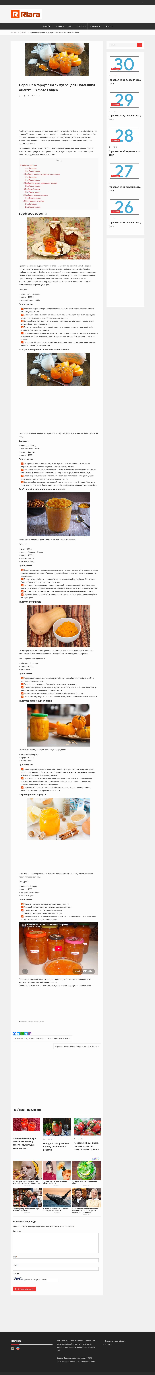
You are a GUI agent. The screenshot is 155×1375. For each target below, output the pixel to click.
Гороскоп (115, 69)
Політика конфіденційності (115, 1341)
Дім (69, 26)
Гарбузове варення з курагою (36, 195)
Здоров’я (46, 26)
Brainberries (27, 1185)
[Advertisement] (58, 114)
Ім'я (15, 1257)
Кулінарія (80, 26)
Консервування (39, 1022)
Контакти (108, 1344)
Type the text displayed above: (35, 1280)
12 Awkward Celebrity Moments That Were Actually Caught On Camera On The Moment (85, 1210)
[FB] (142, 3)
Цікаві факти (95, 26)
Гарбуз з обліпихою (31, 189)
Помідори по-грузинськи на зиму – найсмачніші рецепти (56, 1146)
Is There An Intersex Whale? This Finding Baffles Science (55, 1209)
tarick (27, 96)
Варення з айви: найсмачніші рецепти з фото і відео (76, 1046)
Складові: (31, 168)
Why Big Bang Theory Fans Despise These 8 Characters (26, 1209)
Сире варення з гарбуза (33, 201)
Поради (59, 26)
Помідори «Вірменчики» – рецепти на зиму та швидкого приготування (87, 1146)
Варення (24, 1022)
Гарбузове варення (28, 165)
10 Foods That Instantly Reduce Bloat (84, 1182)
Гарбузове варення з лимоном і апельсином (41, 174)
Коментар (17, 1231)
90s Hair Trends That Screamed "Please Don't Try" (55, 1182)
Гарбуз (30, 1022)
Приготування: (32, 171)
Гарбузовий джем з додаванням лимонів (40, 183)
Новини (109, 26)
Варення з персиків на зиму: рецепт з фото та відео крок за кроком (43, 1038)
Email (15, 1265)
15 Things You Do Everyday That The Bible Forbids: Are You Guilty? (26, 1182)
